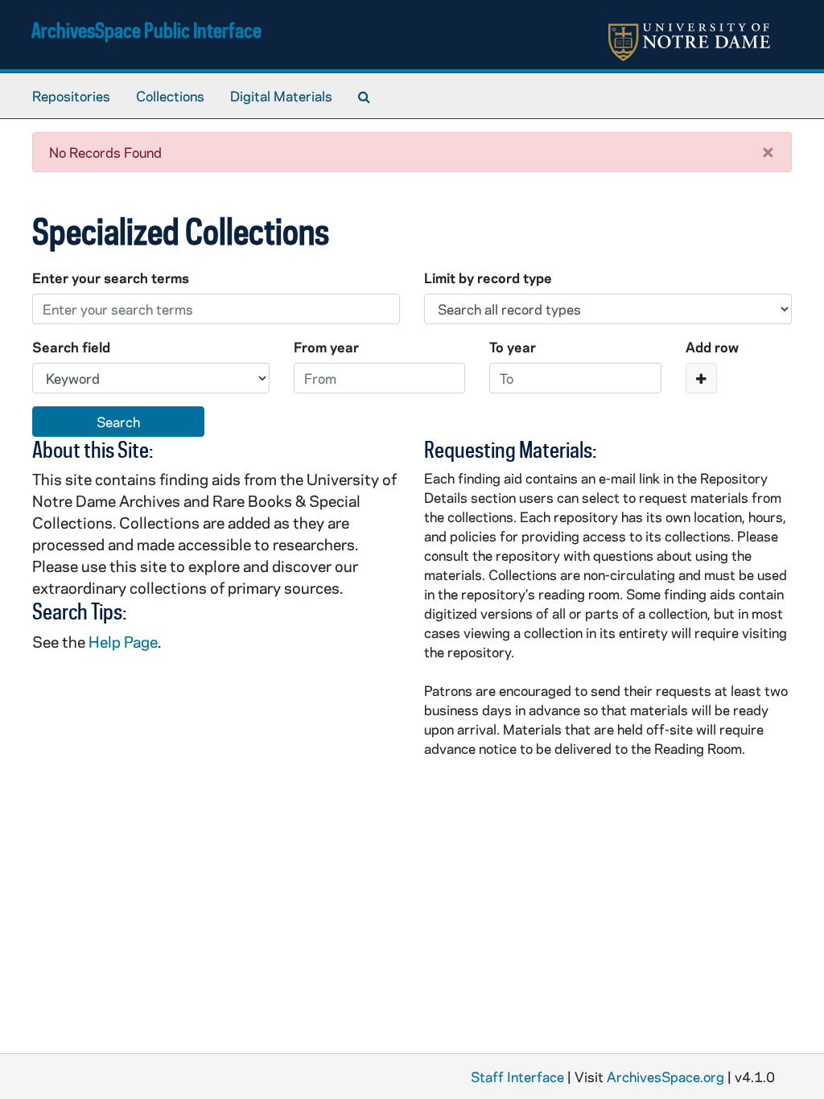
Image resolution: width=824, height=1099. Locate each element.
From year (326, 347)
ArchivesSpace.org (665, 1076)
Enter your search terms (110, 277)
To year (512, 347)
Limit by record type (488, 277)
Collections (170, 96)
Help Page (123, 642)
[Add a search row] (701, 378)
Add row (712, 347)
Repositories (71, 96)
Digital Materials (281, 96)
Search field (71, 347)
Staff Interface (517, 1076)
